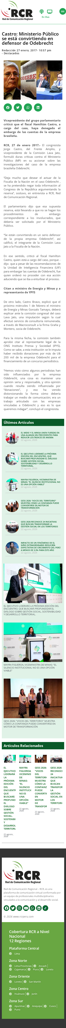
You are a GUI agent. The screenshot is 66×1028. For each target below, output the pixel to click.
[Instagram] (19, 908)
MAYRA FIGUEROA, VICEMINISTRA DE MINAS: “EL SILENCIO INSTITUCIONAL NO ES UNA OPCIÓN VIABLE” (40, 482)
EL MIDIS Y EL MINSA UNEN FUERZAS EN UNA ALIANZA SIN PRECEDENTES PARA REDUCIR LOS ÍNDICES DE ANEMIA (40, 435)
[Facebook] (6, 908)
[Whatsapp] (32, 908)
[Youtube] (26, 908)
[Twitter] (13, 908)
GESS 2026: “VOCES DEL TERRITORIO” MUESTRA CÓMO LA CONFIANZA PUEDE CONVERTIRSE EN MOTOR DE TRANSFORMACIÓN (40, 504)
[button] (8, 107)
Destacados (11, 53)
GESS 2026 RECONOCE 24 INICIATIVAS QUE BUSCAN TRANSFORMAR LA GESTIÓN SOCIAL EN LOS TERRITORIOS (39, 524)
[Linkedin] (39, 908)
